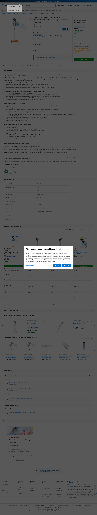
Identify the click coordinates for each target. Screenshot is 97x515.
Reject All (57, 265)
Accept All (66, 265)
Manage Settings (30, 265)
